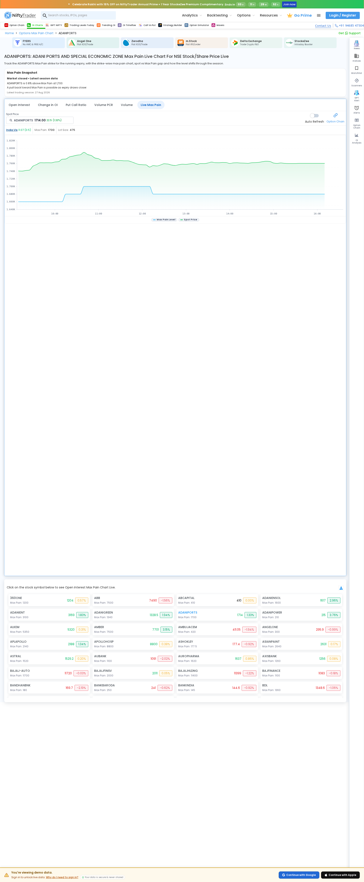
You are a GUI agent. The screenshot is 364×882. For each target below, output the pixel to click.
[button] (9, 33)
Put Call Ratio (76, 105)
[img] (175, 176)
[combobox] (78, 15)
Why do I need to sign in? (62, 877)
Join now (289, 4)
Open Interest (19, 105)
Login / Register (342, 15)
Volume (127, 105)
